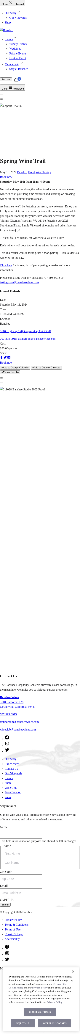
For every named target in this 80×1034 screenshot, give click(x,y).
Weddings (15, 48)
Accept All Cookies (55, 1023)
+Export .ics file (10, 372)
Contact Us (11, 768)
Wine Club (11, 787)
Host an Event (17, 58)
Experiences (12, 763)
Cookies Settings (40, 1011)
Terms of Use (12, 929)
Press (8, 797)
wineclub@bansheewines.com (18, 729)
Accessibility (12, 939)
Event (31, 172)
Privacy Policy (13, 919)
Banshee (22, 172)
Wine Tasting (43, 172)
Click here (6, 265)
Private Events (17, 53)
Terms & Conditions (16, 924)
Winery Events (18, 44)
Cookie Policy (16, 987)
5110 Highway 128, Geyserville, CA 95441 (25, 331)
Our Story (10, 13)
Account (5, 79)
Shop (8, 22)
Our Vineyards (18, 17)
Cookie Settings (14, 934)
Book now (6, 177)
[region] (41, 999)
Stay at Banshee (18, 69)
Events (9, 39)
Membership (12, 64)
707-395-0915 (8, 338)
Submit (5, 904)
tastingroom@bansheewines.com (19, 282)
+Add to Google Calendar (15, 367)
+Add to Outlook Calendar (46, 367)
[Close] (73, 971)
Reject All (22, 1023)
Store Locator (13, 792)
